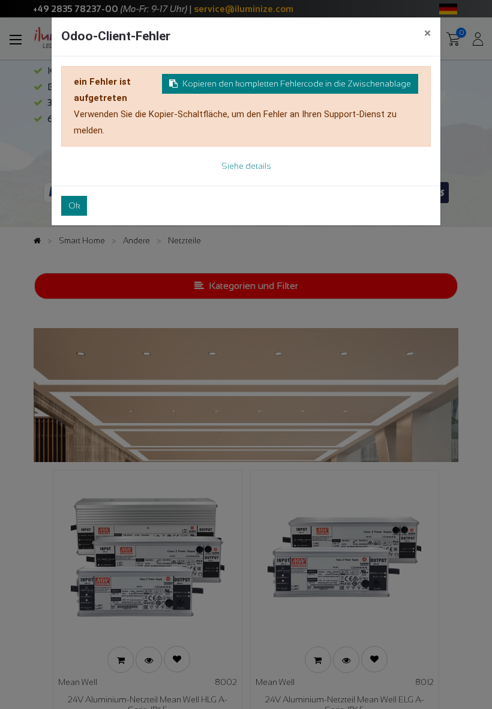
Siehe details (246, 166)
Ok (74, 205)
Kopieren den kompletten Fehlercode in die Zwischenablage (296, 83)
